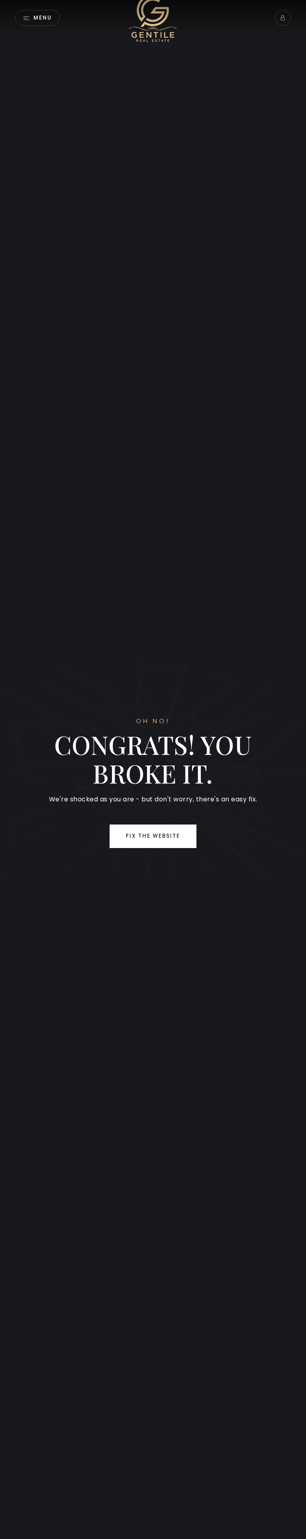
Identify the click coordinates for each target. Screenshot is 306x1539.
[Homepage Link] (153, 17)
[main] (153, 769)
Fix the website (153, 836)
